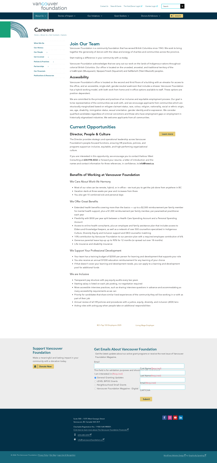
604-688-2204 (84, 435)
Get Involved (54, 35)
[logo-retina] (50, 3)
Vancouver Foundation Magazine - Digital (117, 388)
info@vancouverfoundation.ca (90, 440)
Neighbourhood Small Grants (111, 384)
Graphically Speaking (197, 455)
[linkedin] (181, 417)
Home (36, 35)
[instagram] (170, 417)
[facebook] (164, 417)
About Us (43, 35)
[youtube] (175, 417)
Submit (146, 399)
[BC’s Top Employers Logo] (109, 315)
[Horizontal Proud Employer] (144, 315)
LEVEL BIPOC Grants (107, 381)
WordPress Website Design (174, 455)
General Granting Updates (110, 377)
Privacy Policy (43, 455)
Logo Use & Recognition (66, 455)
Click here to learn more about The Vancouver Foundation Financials (100, 430)
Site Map (53, 455)
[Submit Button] (182, 6)
